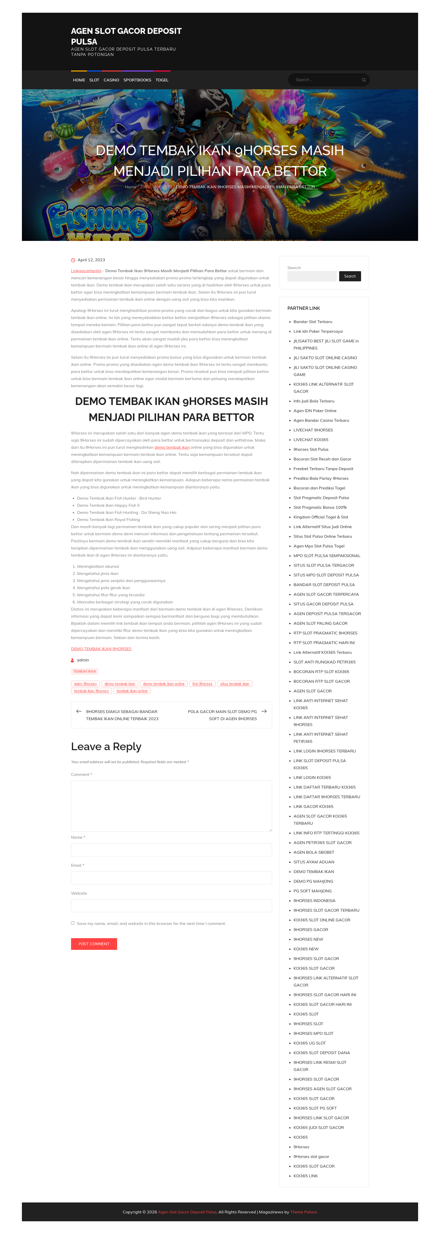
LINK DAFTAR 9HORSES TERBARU (327, 796)
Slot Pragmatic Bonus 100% (320, 507)
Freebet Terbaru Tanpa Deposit (323, 468)
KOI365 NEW (306, 948)
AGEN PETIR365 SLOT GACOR (323, 842)
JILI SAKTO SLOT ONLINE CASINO (325, 357)
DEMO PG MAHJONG (313, 881)
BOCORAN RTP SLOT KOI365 (321, 671)
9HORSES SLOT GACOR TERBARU (327, 910)
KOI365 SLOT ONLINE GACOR (322, 919)
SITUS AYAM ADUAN (314, 861)
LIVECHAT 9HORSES (313, 429)
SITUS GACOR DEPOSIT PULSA (324, 603)
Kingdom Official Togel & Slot (321, 516)
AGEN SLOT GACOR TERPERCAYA (326, 594)
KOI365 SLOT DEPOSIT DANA (322, 1052)
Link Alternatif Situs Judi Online (323, 526)
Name (78, 837)
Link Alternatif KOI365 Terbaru (323, 652)
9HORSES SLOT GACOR (316, 958)
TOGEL (162, 79)
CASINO (111, 79)
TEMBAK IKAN (84, 671)
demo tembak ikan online (164, 683)
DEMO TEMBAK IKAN (314, 871)
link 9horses (202, 683)
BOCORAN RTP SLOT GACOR (322, 681)
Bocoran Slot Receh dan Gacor (322, 458)
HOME (79, 79)
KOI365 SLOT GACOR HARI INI (323, 1004)
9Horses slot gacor (311, 1156)
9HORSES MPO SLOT (314, 1033)
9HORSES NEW (308, 939)
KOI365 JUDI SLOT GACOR (319, 1127)
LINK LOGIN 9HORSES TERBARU (325, 750)
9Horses (301, 1146)
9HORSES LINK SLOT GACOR (321, 1117)
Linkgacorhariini (86, 270)
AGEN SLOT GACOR (313, 690)
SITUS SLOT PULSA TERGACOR (324, 565)
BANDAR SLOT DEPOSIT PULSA (324, 584)
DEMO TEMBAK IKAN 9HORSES (101, 648)
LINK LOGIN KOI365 (312, 777)
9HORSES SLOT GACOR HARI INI (325, 994)
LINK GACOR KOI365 (314, 806)
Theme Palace (303, 1211)
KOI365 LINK (306, 1175)
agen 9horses (85, 683)
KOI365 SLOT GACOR (314, 968)
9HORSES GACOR (311, 929)
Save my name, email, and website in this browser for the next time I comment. (151, 923)
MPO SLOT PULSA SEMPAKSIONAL (327, 555)
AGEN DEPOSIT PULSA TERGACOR (327, 613)
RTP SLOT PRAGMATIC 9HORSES (326, 632)
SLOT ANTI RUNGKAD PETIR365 (325, 661)
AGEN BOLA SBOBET (314, 852)
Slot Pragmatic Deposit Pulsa (321, 497)
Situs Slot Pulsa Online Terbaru (323, 536)
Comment (81, 774)
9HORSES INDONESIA (315, 900)
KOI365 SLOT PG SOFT (315, 1108)
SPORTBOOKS (137, 79)
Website (79, 893)
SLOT (94, 79)
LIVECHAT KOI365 (311, 439)
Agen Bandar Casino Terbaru (321, 420)
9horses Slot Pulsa (311, 449)
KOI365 (301, 1137)
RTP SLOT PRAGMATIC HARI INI (324, 642)
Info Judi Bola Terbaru (314, 400)
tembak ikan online (132, 691)
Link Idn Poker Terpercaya (318, 331)
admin (83, 659)
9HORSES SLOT (308, 1023)
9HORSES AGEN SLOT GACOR (323, 1088)
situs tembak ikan (234, 683)
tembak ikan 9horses (91, 691)
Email (77, 865)
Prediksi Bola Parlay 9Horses (321, 478)
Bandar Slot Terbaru (313, 321)
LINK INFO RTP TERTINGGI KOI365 (327, 832)
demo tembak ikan (172, 447)
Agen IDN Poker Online (315, 410)
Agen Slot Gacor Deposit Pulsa (187, 1211)
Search (294, 267)
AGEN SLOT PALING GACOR (321, 623)
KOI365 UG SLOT (310, 1043)
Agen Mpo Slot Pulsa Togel (319, 545)
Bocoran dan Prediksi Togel (319, 487)
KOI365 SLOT (306, 1014)
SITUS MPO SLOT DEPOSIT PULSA (326, 574)
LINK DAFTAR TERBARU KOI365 (325, 787)
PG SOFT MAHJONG (313, 890)
